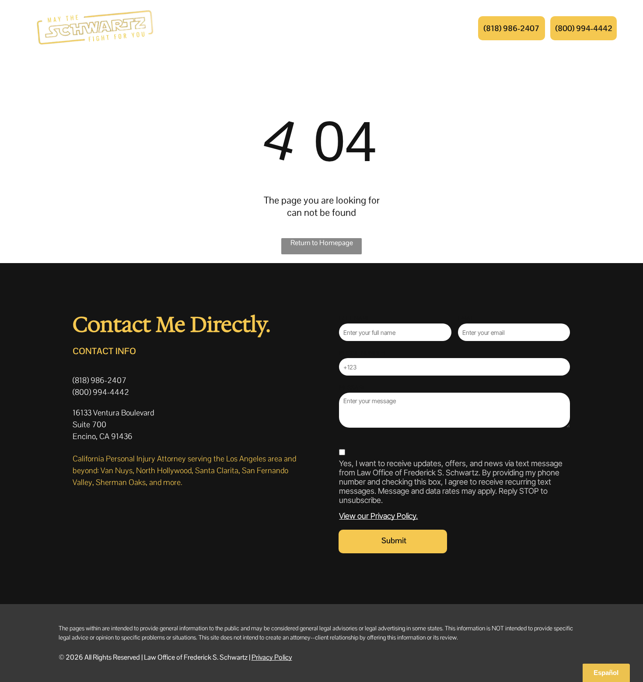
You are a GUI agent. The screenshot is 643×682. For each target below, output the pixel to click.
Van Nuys (117, 470)
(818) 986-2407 (99, 380)
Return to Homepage (321, 242)
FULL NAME (354, 318)
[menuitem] (235, 28)
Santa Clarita (216, 470)
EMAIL (466, 318)
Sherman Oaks (121, 482)
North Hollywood (164, 470)
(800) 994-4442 (101, 392)
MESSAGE (352, 387)
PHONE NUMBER (362, 353)
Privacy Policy (272, 657)
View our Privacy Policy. (378, 515)
